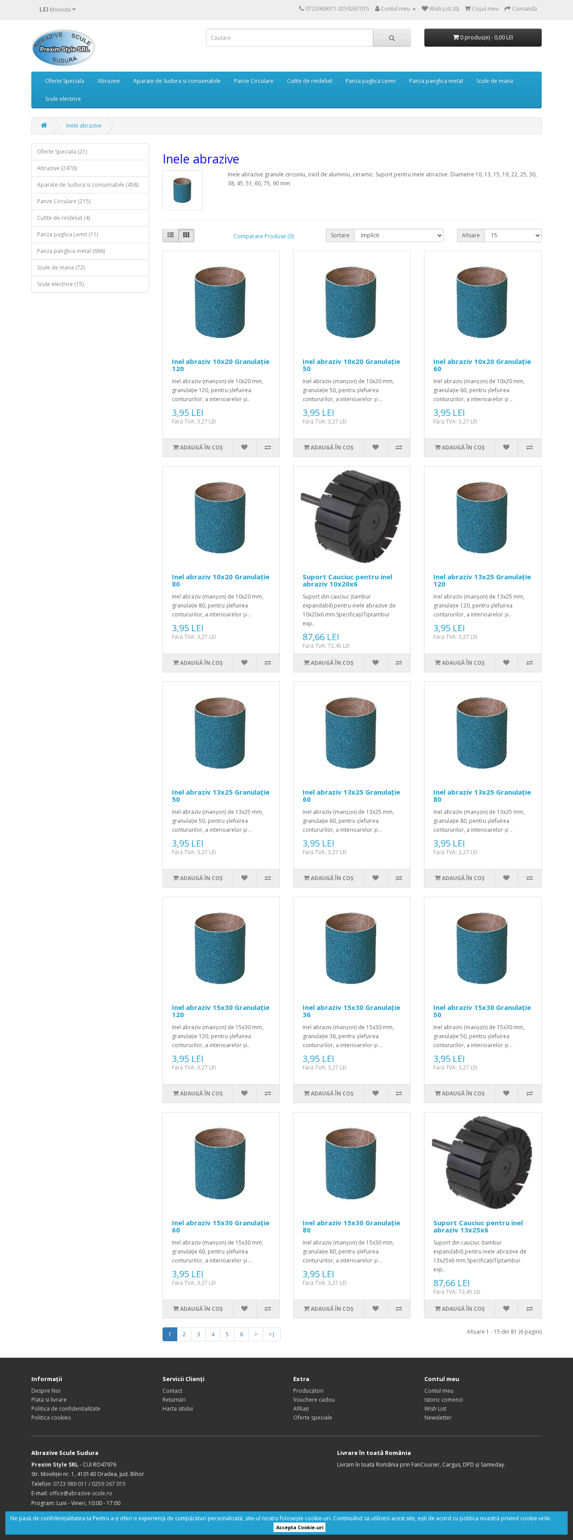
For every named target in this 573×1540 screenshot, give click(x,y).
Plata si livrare (49, 1399)
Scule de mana (494, 81)
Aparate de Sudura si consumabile (177, 81)
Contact (172, 1391)
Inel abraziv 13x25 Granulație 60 (351, 795)
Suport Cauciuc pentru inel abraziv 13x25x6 (478, 1226)
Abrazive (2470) (57, 168)
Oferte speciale (312, 1417)
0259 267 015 (109, 1484)
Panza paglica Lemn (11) (67, 234)
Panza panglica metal (436, 81)
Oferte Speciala (64, 81)
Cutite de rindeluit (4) (63, 218)
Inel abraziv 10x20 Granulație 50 (351, 365)
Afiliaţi (301, 1408)
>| (272, 1334)
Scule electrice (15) (60, 284)
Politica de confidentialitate (65, 1408)
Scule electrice (63, 99)
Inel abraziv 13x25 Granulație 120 (482, 580)
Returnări (174, 1399)
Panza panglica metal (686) (71, 251)
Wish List (435, 1408)
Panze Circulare (254, 81)
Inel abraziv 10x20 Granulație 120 (220, 365)
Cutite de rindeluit (309, 81)
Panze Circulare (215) (63, 201)
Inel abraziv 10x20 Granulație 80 (220, 580)
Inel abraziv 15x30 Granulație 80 (351, 1226)
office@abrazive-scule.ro (80, 1493)
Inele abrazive (84, 125)
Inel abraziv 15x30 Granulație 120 (220, 1011)
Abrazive (109, 81)
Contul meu (438, 1391)
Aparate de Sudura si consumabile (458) (87, 184)
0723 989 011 (70, 1484)
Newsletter (438, 1417)
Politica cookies (51, 1417)
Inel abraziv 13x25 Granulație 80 (482, 795)
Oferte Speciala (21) (62, 151)
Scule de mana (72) (61, 267)
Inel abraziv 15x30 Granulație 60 (220, 1226)
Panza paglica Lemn (371, 81)
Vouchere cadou (314, 1399)
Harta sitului (177, 1408)
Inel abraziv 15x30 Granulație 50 (482, 1011)
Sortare (340, 235)
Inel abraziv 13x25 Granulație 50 (220, 795)
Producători (308, 1391)
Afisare (471, 235)
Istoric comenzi (443, 1399)
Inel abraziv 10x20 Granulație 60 (482, 365)
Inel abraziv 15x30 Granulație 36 (351, 1011)
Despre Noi (45, 1391)
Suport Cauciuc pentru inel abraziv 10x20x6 (347, 580)
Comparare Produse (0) (264, 236)
